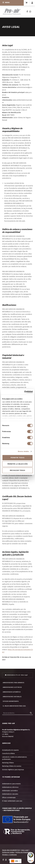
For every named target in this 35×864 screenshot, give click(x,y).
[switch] (30, 431)
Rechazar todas (17, 470)
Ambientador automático (12, 692)
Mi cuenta (32, 3)
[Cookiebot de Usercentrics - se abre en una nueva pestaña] (25, 392)
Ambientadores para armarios (13, 682)
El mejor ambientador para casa (14, 706)
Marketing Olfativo (8, 763)
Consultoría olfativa (8, 753)
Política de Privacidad (22, 852)
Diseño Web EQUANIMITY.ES (11, 850)
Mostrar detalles (23, 451)
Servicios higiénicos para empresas (13, 769)
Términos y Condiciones (9, 855)
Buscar (31, 713)
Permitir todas (17, 457)
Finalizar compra (26, 3)
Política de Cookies (8, 852)
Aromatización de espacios (10, 750)
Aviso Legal (24, 850)
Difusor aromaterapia (11, 701)
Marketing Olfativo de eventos (11, 766)
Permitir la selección (17, 464)
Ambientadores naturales (12, 696)
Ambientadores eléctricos (12, 687)
